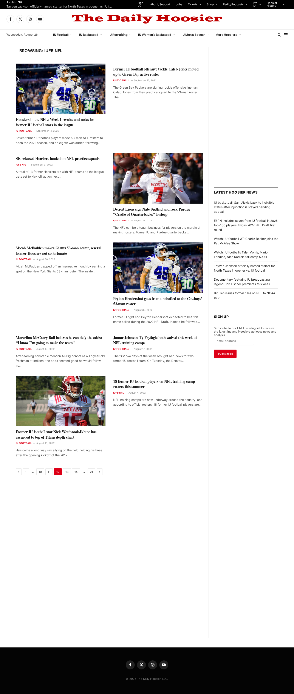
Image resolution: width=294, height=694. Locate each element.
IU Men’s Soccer (193, 34)
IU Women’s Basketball (154, 34)
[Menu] (286, 35)
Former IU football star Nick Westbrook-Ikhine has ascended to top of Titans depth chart (56, 434)
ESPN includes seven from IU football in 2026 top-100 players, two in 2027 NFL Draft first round (246, 225)
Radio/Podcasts (233, 4)
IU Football (61, 34)
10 (40, 472)
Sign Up (140, 4)
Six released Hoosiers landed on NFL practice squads (57, 158)
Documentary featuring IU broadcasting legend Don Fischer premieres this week (60, 6)
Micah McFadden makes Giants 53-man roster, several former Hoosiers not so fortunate (58, 250)
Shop (210, 4)
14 (76, 472)
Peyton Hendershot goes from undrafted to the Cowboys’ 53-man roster (157, 301)
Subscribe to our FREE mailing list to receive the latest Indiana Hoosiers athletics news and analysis (245, 331)
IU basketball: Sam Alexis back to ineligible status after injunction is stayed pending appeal (244, 207)
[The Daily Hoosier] (147, 19)
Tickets (192, 4)
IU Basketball (88, 34)
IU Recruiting (118, 34)
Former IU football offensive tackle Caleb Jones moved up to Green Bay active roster (155, 71)
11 (49, 472)
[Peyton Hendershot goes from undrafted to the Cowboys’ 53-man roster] (158, 267)
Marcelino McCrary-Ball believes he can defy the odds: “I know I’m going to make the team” (59, 340)
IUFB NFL (21, 164)
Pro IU (255, 4)
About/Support (160, 4)
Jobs (179, 4)
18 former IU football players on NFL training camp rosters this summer (154, 384)
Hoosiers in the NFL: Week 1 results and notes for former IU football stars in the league (55, 122)
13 (66, 472)
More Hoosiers (226, 34)
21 (91, 472)
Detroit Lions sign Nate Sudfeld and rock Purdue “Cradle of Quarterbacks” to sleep (151, 211)
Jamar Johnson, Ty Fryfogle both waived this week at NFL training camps (155, 340)
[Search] (279, 35)
